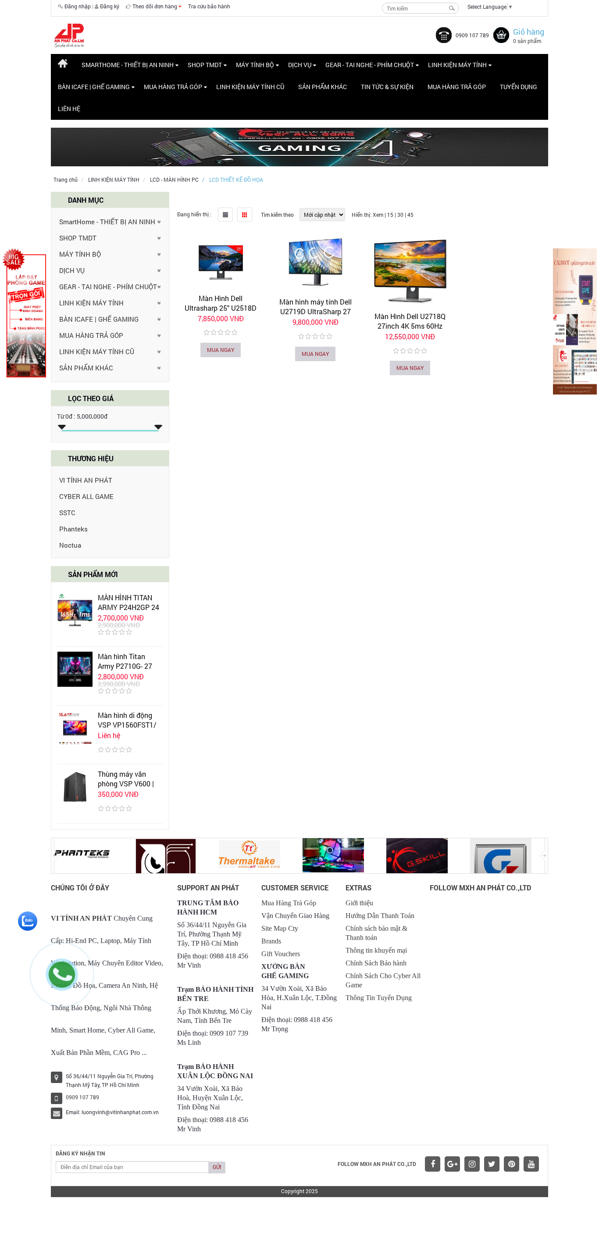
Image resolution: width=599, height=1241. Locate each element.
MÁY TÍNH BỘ (80, 254)
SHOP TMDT (77, 237)
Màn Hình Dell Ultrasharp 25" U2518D (221, 303)
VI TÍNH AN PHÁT (85, 480)
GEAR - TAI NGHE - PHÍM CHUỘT (108, 286)
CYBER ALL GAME (86, 496)
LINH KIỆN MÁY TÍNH (113, 179)
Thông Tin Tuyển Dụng (379, 997)
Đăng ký (109, 6)
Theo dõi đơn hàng (155, 6)
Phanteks (73, 528)
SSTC (67, 512)
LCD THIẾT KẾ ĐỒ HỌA (236, 179)
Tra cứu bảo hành (209, 6)
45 (410, 214)
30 (400, 214)
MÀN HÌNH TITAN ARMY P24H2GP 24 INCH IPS (128, 607)
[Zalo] (27, 920)
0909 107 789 (472, 35)
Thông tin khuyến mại (376, 950)
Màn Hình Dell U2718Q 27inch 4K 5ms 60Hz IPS (410, 326)
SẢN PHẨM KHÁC (86, 367)
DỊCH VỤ (72, 270)
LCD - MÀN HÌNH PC (174, 179)
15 (390, 214)
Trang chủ (65, 179)
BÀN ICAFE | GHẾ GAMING (99, 319)
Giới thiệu (359, 903)
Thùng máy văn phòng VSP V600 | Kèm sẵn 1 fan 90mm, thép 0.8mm (128, 788)
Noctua (70, 545)
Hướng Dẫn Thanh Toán (380, 915)
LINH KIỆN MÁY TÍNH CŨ (96, 351)
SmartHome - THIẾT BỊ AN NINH (107, 221)
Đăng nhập (77, 6)
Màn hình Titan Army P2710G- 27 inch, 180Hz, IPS (125, 666)
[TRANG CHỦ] (62, 65)
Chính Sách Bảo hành (376, 963)
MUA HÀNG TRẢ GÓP (91, 335)
